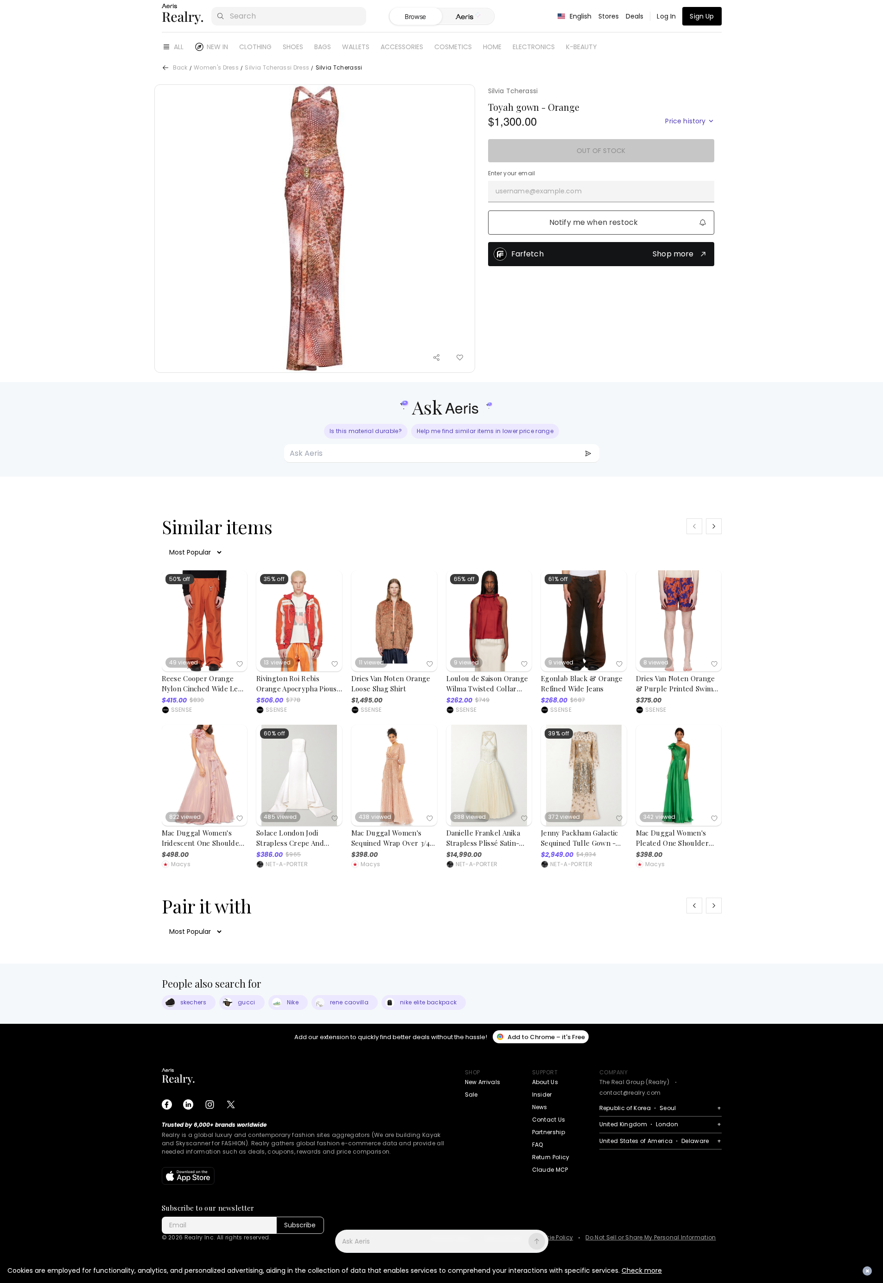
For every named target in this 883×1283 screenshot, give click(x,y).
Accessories (402, 46)
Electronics (534, 46)
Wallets (355, 46)
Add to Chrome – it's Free (546, 1037)
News (539, 1107)
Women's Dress (216, 67)
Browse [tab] (415, 16)
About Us (545, 1082)
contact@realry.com (630, 1093)
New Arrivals (483, 1082)
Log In (666, 16)
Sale (471, 1094)
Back (180, 67)
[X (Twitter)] (231, 1104)
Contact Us (548, 1119)
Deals (635, 16)
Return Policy (551, 1157)
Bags (322, 46)
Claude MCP (550, 1170)
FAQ (537, 1145)
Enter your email (511, 173)
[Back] (165, 67)
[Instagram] (209, 1104)
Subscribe (300, 1225)
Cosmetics (453, 46)
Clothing (255, 46)
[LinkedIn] (188, 1104)
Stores (608, 16)
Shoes (293, 46)
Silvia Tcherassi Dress (277, 67)
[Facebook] (167, 1104)
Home (492, 46)
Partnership (548, 1132)
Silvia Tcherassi (513, 91)
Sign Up (702, 16)
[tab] (468, 16)
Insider (542, 1094)
